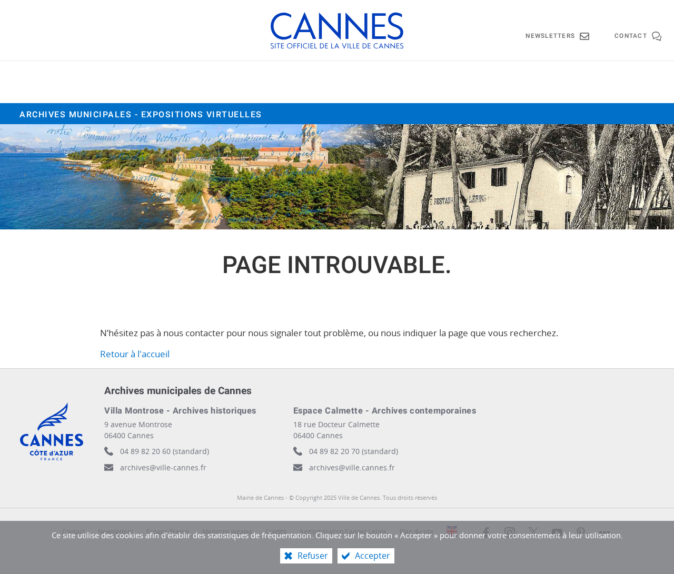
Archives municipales (140, 114)
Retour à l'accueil (135, 354)
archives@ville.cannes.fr (352, 467)
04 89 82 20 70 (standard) (353, 451)
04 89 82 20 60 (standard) (164, 451)
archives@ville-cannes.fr (163, 467)
